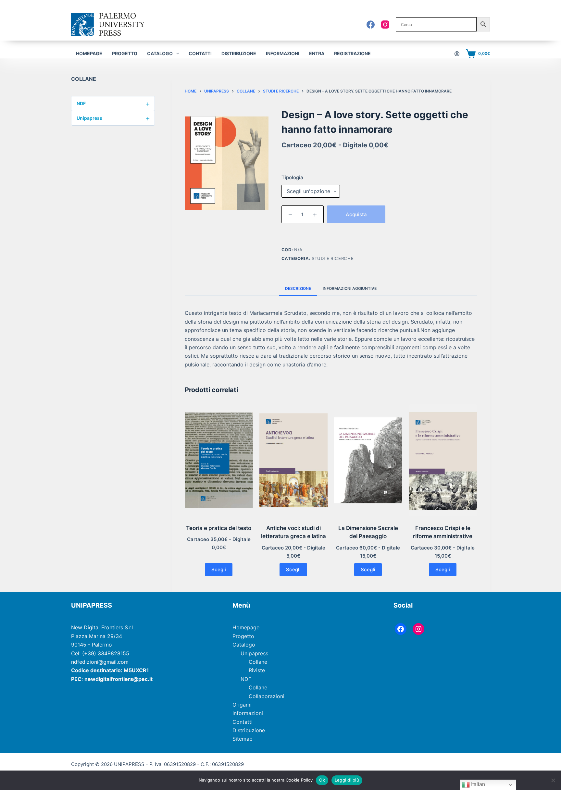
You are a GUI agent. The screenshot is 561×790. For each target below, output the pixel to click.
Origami (242, 704)
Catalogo (243, 644)
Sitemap (242, 738)
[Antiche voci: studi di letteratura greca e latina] (293, 460)
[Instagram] (385, 24)
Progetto (124, 53)
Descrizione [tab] (298, 288)
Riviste (257, 670)
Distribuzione (238, 53)
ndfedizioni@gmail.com (100, 662)
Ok (322, 780)
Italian (477, 784)
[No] (553, 780)
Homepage (89, 53)
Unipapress (113, 118)
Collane (258, 662)
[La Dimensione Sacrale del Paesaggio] (368, 460)
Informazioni (282, 53)
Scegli (218, 569)
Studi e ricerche (333, 258)
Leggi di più (347, 780)
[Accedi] (457, 53)
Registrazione (352, 53)
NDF (113, 103)
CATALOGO (160, 53)
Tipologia (292, 177)
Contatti (200, 53)
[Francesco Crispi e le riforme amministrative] (443, 460)
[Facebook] (371, 24)
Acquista (356, 214)
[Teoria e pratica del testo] (219, 460)
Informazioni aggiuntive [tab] (350, 288)
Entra (316, 53)
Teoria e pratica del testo (218, 528)
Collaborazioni (266, 696)
